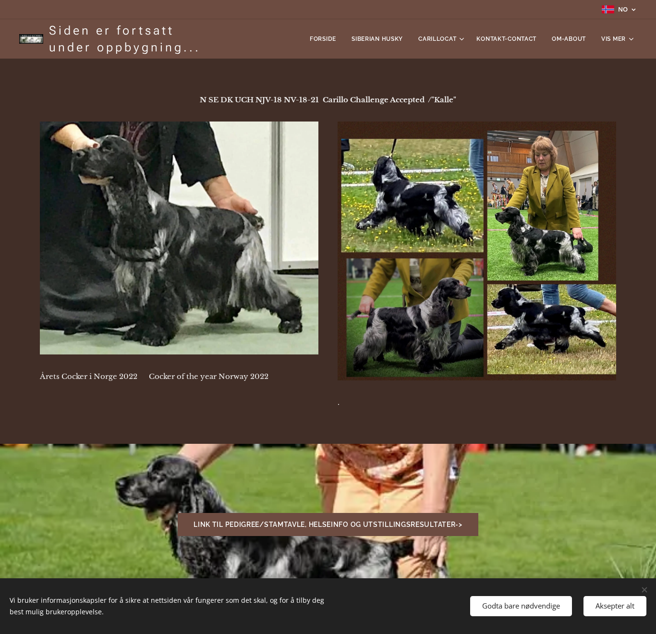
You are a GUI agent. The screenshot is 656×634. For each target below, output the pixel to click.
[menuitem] (325, 39)
